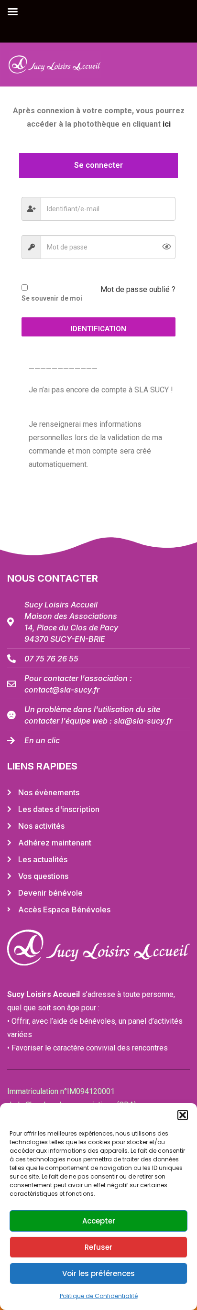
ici (167, 124)
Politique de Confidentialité (99, 1296)
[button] (182, 1115)
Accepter (98, 1221)
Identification (98, 329)
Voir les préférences (98, 1273)
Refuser (98, 1247)
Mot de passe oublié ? (137, 289)
